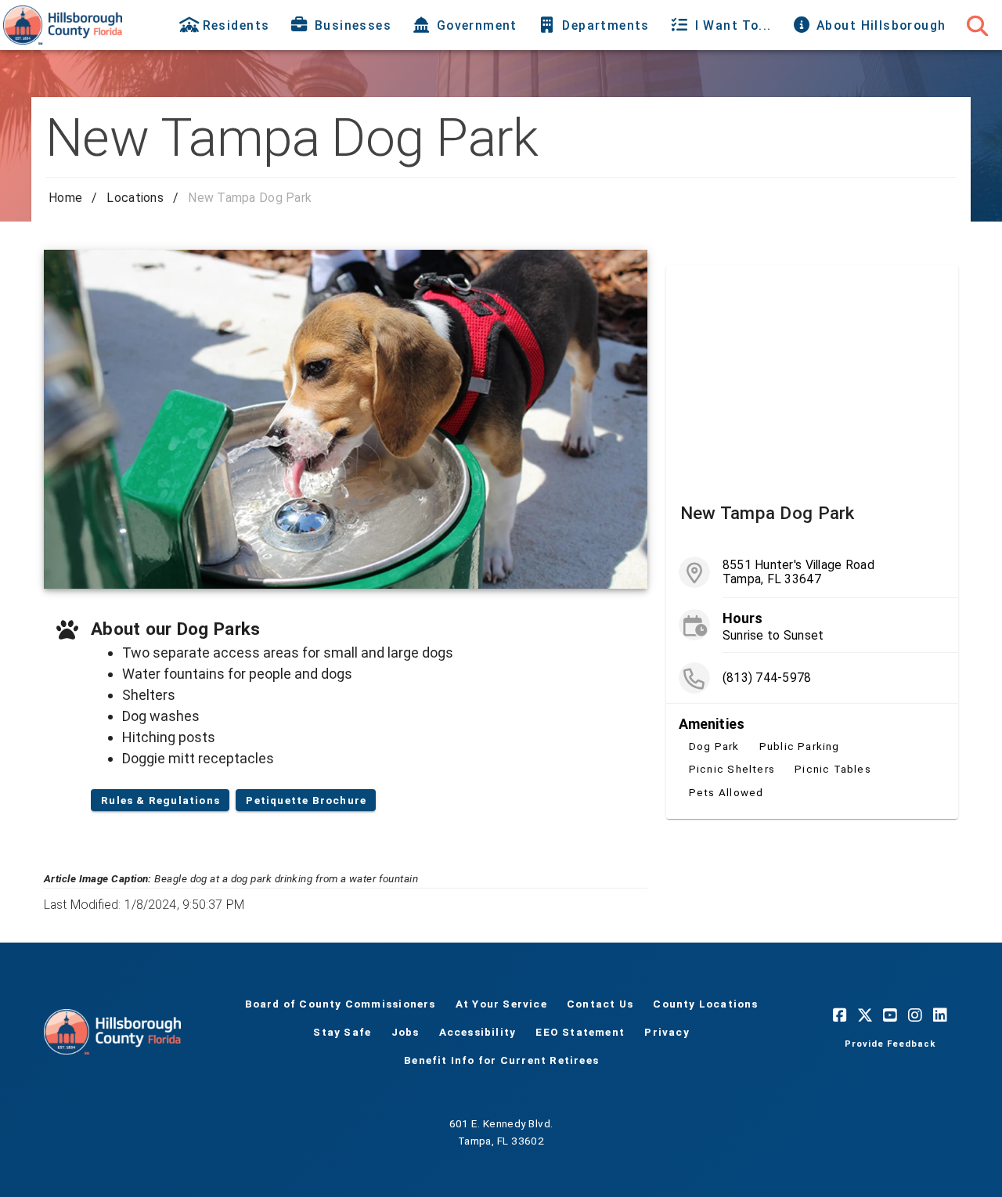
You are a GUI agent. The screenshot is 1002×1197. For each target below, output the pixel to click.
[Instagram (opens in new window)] (915, 1014)
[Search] (977, 25)
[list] (812, 680)
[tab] (226, 25)
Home (65, 197)
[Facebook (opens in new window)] (839, 1014)
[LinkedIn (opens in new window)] (940, 1014)
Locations (135, 197)
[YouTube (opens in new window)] (890, 1014)
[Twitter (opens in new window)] (865, 1014)
